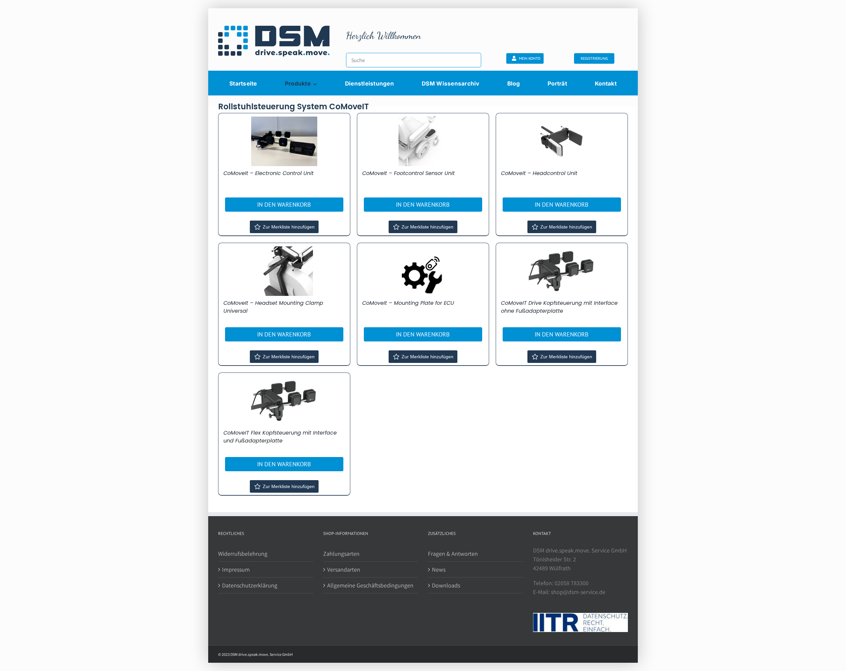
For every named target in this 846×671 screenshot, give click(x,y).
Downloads (446, 585)
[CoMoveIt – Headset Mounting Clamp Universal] (284, 271)
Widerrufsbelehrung (242, 553)
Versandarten (343, 569)
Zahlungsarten (341, 553)
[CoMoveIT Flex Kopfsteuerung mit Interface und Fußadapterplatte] (284, 401)
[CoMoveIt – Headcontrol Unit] (562, 141)
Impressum (236, 569)
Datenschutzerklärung (249, 585)
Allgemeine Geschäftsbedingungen (370, 585)
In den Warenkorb (284, 204)
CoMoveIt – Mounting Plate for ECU (408, 303)
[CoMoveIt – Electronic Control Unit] (284, 141)
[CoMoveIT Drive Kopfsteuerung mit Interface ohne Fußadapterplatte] (562, 271)
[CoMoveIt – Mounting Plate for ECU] (423, 270)
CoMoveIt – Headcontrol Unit (539, 173)
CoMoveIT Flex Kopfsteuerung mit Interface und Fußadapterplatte (280, 436)
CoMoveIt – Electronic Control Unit (268, 173)
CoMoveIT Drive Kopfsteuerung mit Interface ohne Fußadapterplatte (559, 307)
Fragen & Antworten (453, 553)
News (438, 569)
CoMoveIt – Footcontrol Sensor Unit (408, 173)
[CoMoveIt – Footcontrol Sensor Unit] (423, 141)
